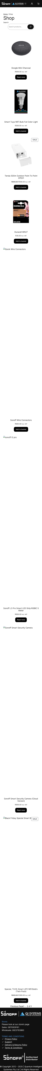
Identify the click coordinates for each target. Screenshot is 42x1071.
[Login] (32, 3)
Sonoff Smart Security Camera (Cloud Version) (21, 800)
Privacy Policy (11, 1039)
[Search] (30, 26)
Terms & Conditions (13, 1048)
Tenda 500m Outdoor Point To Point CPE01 (21, 177)
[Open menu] (25, 3)
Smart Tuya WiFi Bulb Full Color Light (21, 122)
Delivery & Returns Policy (16, 1045)
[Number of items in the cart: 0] (38, 3)
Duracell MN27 (21, 232)
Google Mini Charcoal (21, 68)
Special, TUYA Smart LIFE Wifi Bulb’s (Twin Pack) (21, 990)
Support (8, 1042)
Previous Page (16, 1006)
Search (6, 22)
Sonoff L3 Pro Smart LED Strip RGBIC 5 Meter (21, 609)
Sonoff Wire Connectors (21, 420)
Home (5, 14)
